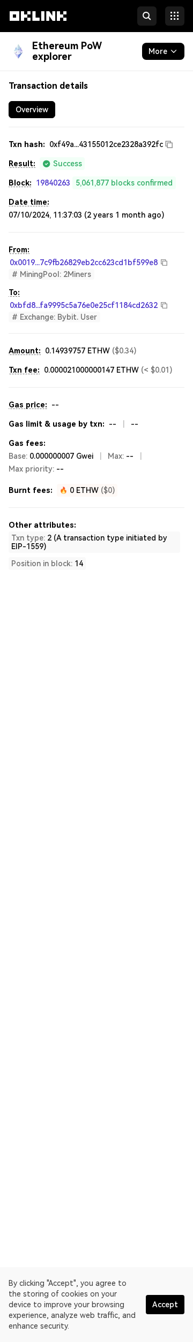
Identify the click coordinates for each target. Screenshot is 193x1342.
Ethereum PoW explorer (67, 51)
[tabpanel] (96, 354)
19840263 (53, 183)
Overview (32, 109)
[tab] (32, 109)
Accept (165, 1304)
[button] (38, 25)
